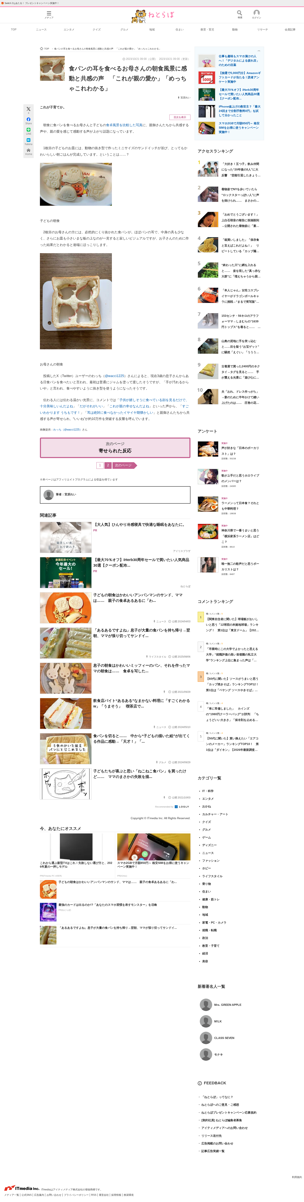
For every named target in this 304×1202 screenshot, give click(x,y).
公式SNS (27, 1195)
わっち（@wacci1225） (67, 429)
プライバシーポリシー (76, 1195)
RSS (94, 1195)
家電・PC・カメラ (214, 922)
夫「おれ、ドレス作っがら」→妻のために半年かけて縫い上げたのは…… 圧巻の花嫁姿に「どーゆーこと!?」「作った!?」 (240, 403)
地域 (152, 29)
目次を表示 (180, 117)
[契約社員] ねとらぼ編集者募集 (220, 1120)
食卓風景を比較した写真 (124, 125)
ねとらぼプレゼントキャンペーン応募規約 (227, 1112)
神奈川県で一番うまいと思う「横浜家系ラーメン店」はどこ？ (240, 536)
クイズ (97, 29)
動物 (235, 29)
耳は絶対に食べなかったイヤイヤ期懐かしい (120, 412)
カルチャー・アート (215, 814)
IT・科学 (208, 791)
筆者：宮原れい (66, 494)
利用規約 (297, 1177)
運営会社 (104, 1195)
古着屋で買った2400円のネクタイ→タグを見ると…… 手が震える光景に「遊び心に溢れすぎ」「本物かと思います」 (240, 378)
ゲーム (206, 837)
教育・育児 (207, 29)
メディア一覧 (12, 1195)
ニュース (41, 29)
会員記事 (290, 29)
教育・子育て (211, 945)
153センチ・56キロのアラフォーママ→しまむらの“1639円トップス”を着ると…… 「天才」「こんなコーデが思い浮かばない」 (240, 327)
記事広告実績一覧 (211, 1151)
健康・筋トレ (211, 899)
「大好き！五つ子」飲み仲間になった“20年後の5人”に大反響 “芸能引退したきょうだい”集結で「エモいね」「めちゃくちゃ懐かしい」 (241, 175)
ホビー (206, 868)
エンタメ (69, 29)
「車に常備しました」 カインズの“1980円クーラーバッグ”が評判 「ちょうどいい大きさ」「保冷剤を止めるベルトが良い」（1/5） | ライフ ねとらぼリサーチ (232, 720)
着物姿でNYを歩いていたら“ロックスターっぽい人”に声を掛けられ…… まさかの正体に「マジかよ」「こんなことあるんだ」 (240, 200)
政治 (205, 938)
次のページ (123, 465)
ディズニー (209, 845)
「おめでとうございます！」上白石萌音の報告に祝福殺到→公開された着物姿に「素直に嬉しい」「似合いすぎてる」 (240, 226)
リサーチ (262, 29)
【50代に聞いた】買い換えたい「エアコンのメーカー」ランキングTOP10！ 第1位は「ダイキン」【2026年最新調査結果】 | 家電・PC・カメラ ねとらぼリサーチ (232, 750)
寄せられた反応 (115, 450)
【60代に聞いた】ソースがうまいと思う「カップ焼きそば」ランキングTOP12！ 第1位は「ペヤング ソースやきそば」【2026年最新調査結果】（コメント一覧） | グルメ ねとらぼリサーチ (234, 690)
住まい (180, 29)
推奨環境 (129, 1195)
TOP (14, 29)
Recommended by (164, 806)
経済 (205, 953)
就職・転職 (209, 930)
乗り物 (206, 883)
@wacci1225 (114, 376)
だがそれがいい (91, 406)
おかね (206, 806)
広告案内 (39, 1195)
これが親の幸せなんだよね (129, 406)
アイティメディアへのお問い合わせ (223, 1127)
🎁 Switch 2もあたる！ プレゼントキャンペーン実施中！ (30, 3)
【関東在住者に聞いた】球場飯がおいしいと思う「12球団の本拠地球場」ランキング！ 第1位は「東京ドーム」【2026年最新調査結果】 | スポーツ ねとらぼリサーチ (232, 630)
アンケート (207, 431)
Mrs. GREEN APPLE (227, 1004)
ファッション (211, 860)
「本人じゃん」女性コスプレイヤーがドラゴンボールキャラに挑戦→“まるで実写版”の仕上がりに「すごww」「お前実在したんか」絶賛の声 (241, 301)
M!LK (218, 1021)
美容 (205, 961)
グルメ (124, 29)
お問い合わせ (54, 1195)
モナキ (218, 1054)
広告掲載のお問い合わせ (215, 1143)
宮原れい (185, 97)
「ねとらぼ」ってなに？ (215, 1097)
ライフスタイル (212, 876)
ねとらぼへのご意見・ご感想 (218, 1104)
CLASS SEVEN (224, 1038)
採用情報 (116, 1195)
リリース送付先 (210, 1135)
